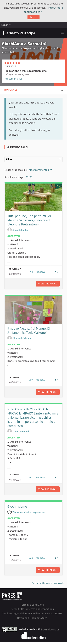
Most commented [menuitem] (39, 169)
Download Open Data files (32, 618)
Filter (9, 159)
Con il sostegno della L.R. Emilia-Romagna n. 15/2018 (32, 613)
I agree (33, 17)
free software (50, 629)
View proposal (49, 283)
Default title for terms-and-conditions (32, 609)
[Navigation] (62, 32)
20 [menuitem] (27, 177)
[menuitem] (6, 25)
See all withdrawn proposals (48, 583)
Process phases (13, 78)
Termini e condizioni (32, 604)
